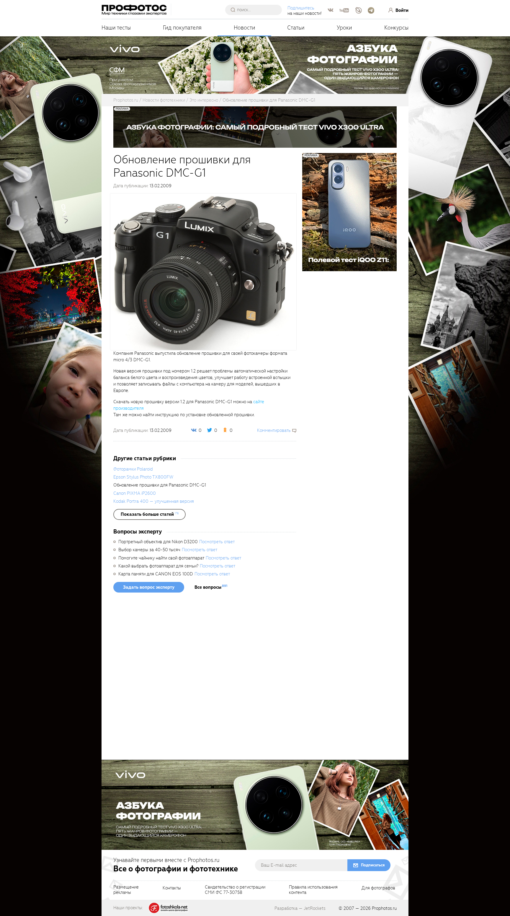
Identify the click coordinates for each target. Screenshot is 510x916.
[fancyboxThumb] (203, 271)
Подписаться (373, 865)
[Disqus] (204, 678)
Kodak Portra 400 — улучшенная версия (153, 501)
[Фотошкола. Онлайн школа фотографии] (168, 907)
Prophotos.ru (384, 908)
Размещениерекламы (126, 890)
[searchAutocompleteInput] (255, 10)
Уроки (344, 27)
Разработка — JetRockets (300, 908)
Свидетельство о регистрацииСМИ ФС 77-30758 (235, 890)
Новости (244, 27)
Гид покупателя (182, 27)
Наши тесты (116, 27)
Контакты (172, 888)
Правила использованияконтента (313, 890)
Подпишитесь (300, 8)
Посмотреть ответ (217, 542)
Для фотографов (378, 888)
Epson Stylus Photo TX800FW (143, 477)
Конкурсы (396, 27)
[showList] (149, 514)
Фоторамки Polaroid (133, 469)
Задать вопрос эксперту (148, 587)
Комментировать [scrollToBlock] (274, 430)
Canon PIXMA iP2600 (134, 493)
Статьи (296, 27)
